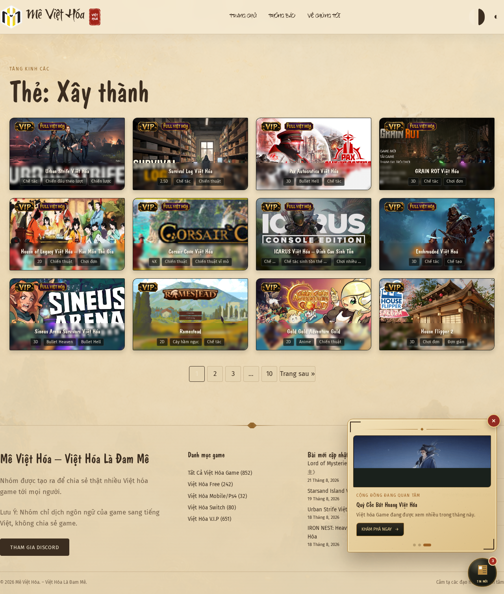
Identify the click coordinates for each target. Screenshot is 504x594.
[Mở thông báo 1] (414, 545)
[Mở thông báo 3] (427, 545)
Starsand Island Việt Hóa (337, 491)
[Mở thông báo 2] (419, 545)
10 (269, 374)
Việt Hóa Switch (206, 507)
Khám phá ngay (380, 529)
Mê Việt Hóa (55, 17)
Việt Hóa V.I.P (203, 519)
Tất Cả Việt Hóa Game (213, 473)
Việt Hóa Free (204, 484)
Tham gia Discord (34, 547)
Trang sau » (297, 374)
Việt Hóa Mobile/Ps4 (212, 496)
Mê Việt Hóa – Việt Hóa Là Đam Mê (74, 457)
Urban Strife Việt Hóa (333, 509)
